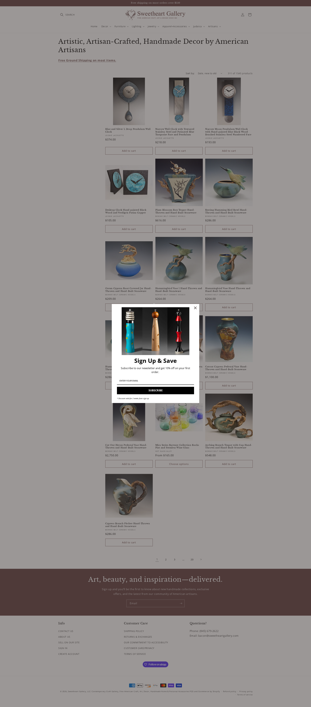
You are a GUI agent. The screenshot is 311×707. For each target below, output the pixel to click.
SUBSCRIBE (156, 390)
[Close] (195, 308)
